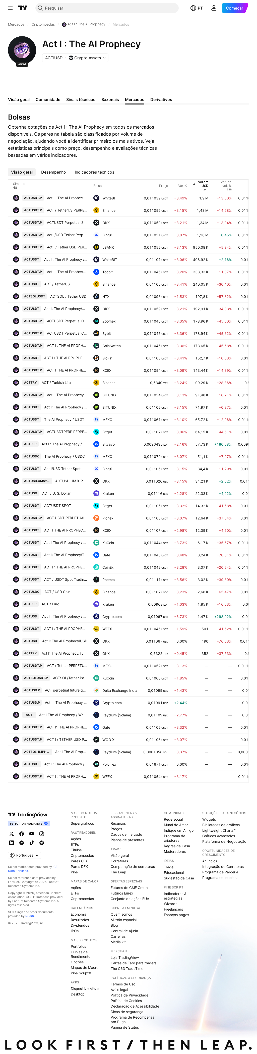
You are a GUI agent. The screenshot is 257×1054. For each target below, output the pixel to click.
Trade (168, 867)
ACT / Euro (50, 604)
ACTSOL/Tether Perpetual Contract (70, 678)
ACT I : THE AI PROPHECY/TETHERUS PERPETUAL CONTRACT (67, 776)
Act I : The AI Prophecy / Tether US (65, 259)
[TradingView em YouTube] (31, 833)
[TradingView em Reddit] (41, 842)
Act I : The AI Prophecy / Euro (64, 444)
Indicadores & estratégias (175, 895)
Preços (116, 829)
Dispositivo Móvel (85, 988)
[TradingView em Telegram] (21, 842)
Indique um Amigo (179, 830)
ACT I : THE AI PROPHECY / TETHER (65, 567)
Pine (74, 872)
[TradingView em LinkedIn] (11, 842)
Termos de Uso (123, 984)
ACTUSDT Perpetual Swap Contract (67, 222)
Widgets (209, 819)
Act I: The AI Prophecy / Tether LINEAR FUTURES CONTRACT (67, 395)
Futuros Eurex (122, 893)
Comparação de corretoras (133, 866)
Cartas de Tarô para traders (133, 963)
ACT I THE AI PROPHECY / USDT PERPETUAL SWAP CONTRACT (67, 370)
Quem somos (121, 914)
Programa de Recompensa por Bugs (132, 1019)
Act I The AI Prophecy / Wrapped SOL (63, 715)
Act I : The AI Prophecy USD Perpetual (66, 702)
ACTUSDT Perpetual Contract (67, 321)
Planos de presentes (127, 840)
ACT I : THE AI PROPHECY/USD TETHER (65, 358)
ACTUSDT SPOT (57, 505)
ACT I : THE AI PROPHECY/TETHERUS (65, 628)
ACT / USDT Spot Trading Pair (65, 579)
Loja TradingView (125, 957)
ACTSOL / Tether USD (68, 296)
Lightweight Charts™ (219, 830)
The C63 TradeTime (127, 968)
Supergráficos (82, 823)
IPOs (75, 931)
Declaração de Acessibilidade (135, 1006)
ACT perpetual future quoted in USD (66, 690)
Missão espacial (124, 920)
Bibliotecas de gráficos (221, 825)
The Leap (118, 872)
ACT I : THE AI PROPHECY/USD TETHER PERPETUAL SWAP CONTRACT (67, 345)
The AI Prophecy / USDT (64, 419)
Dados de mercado (126, 834)
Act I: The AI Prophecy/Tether (65, 555)
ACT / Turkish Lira (56, 382)
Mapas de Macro (84, 967)
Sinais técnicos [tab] (80, 99)
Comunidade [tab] (48, 99)
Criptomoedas (82, 855)
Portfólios (78, 946)
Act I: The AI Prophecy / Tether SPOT (65, 407)
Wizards (170, 904)
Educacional (174, 872)
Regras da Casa (177, 846)
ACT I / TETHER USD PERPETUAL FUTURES (67, 739)
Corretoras (119, 861)
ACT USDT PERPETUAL (66, 518)
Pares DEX (79, 866)
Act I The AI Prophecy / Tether (65, 542)
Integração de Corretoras (223, 866)
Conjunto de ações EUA (130, 899)
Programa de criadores (174, 838)
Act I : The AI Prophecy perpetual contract (67, 198)
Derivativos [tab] (161, 99)
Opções (77, 962)
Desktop (78, 994)
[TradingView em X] (11, 833)
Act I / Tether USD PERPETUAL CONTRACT (67, 247)
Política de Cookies (126, 1000)
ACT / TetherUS (57, 284)
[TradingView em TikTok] (31, 842)
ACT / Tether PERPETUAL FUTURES (67, 665)
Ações (76, 839)
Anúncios (209, 861)
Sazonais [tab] (110, 99)
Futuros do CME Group (129, 887)
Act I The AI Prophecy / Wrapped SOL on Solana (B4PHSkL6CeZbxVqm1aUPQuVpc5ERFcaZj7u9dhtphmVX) (71, 752)
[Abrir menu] (10, 8)
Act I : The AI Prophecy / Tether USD (65, 764)
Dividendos (80, 925)
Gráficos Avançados (218, 836)
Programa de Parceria (220, 872)
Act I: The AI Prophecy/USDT (65, 308)
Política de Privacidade (129, 995)
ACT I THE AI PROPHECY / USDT (65, 530)
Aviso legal (119, 989)
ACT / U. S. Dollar (56, 493)
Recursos (118, 823)
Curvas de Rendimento (80, 954)
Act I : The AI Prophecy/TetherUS (67, 272)
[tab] (22, 172)
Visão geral (120, 855)
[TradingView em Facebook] (21, 833)
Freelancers (173, 909)
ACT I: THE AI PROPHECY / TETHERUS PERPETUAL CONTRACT (67, 727)
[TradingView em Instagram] (41, 833)
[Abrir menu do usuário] (214, 8)
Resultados (80, 920)
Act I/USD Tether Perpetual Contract (67, 235)
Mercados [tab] (134, 99)
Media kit (118, 942)
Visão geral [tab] (19, 99)
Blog (114, 925)
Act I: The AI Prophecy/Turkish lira (64, 653)
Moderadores (175, 851)
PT (200, 8)
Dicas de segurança (127, 1012)
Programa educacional (220, 877)
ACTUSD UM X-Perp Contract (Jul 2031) (71, 481)
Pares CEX (79, 861)
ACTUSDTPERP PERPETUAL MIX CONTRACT (67, 432)
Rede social (173, 819)
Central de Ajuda (124, 931)
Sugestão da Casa (179, 878)
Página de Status (125, 1027)
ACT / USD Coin (57, 592)
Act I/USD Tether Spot (62, 468)
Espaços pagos (176, 915)
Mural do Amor (176, 825)
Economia (79, 914)
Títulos (76, 850)
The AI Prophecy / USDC (64, 456)
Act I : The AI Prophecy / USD (64, 616)
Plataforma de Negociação (224, 841)
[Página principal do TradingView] (22, 8)
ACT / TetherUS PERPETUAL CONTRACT (67, 210)
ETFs (75, 844)
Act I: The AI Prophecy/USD (64, 641)
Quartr (29, 916)
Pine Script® (81, 973)
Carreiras (118, 936)
